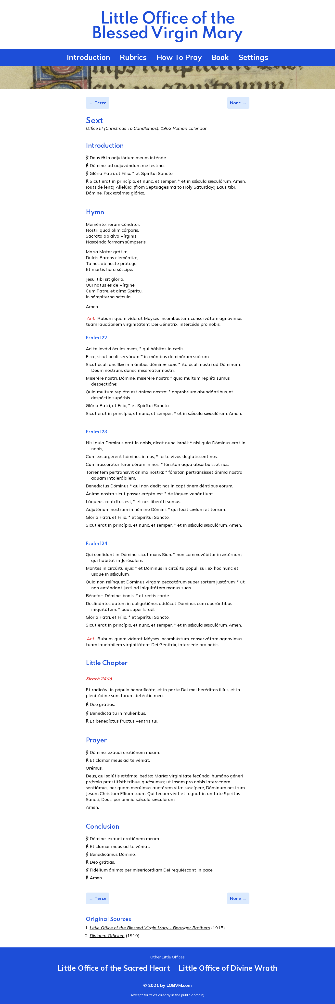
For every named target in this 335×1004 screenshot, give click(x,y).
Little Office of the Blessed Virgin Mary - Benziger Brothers (150, 928)
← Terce (97, 103)
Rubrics (133, 57)
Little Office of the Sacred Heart (114, 968)
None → (238, 103)
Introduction (88, 57)
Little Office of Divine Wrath (228, 968)
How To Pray (179, 57)
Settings (253, 57)
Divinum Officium (107, 935)
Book (220, 57)
